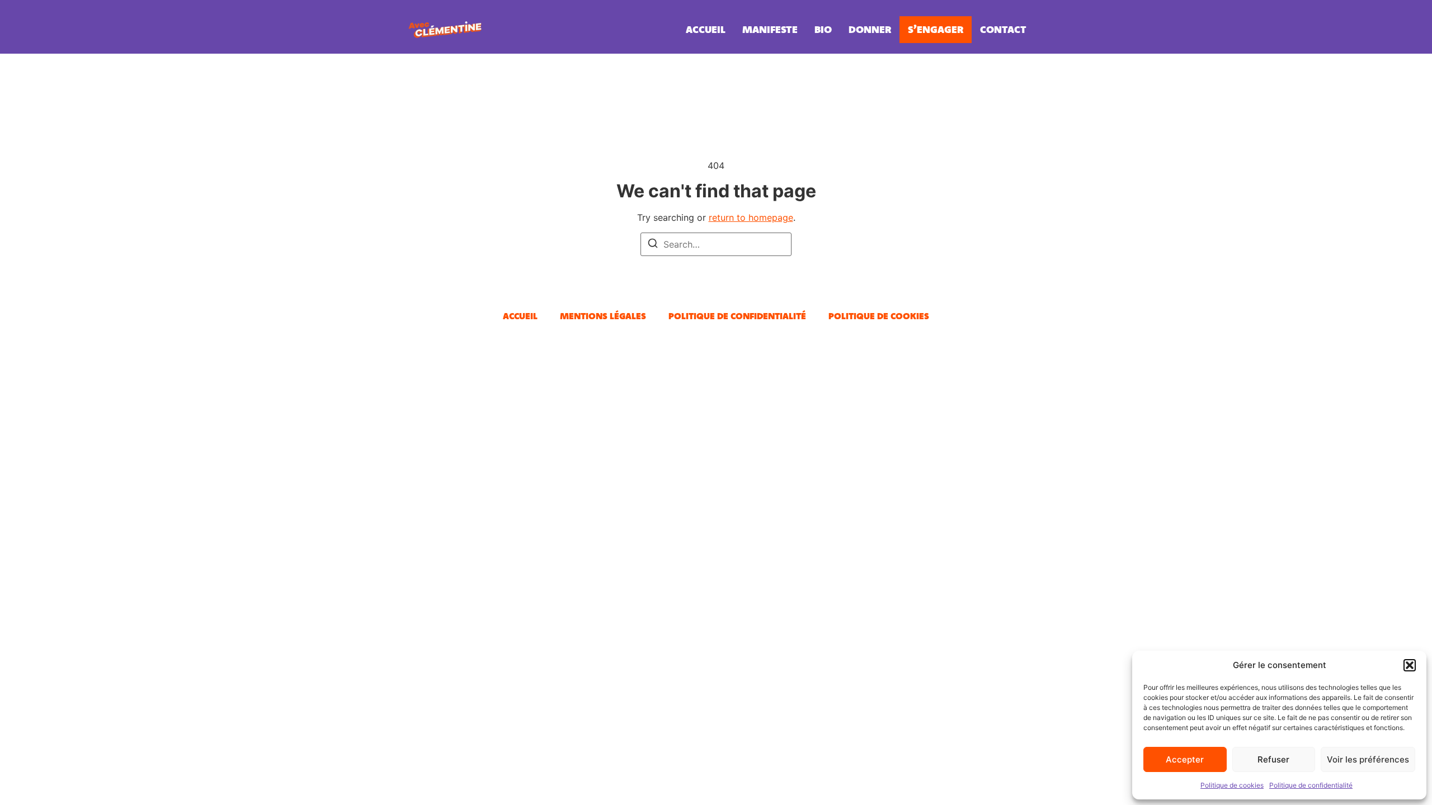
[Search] (652, 245)
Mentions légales (603, 315)
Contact (1003, 29)
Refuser (1273, 759)
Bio (823, 29)
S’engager (935, 29)
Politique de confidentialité (1311, 785)
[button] (1409, 665)
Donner (870, 29)
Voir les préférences (1368, 759)
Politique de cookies (1232, 785)
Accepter (1185, 759)
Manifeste (770, 29)
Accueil (706, 29)
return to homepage (751, 217)
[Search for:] (716, 244)
